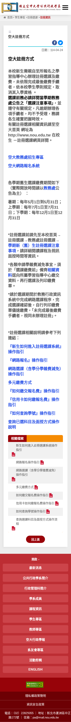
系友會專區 (35, 650)
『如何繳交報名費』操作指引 (33, 391)
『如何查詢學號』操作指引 (32, 413)
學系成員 (35, 598)
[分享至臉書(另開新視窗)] (54, 42)
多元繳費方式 (20, 382)
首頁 (9, 17)
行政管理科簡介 (35, 588)
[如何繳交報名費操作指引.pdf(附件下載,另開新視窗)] (51, 495)
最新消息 (35, 568)
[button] (65, 7)
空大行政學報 (35, 639)
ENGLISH (35, 669)
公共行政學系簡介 (35, 578)
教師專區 (35, 629)
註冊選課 (32, 17)
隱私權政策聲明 (35, 695)
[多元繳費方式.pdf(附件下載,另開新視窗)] (36, 487)
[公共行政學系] (35, 7)
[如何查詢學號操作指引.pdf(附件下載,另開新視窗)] (48, 512)
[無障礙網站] (34, 684)
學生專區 (20, 17)
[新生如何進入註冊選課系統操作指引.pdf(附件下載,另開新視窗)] (13, 454)
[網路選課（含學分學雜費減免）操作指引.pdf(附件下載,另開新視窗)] (13, 479)
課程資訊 (35, 609)
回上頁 (35, 539)
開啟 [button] (35, 559)
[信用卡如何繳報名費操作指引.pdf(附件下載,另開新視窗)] (57, 503)
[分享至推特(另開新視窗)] (60, 42)
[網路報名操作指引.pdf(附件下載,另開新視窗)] (42, 462)
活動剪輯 (35, 660)
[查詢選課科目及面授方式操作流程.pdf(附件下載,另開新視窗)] (13, 528)
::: (4, 3)
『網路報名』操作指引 (28, 360)
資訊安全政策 (35, 704)
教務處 (49, 188)
